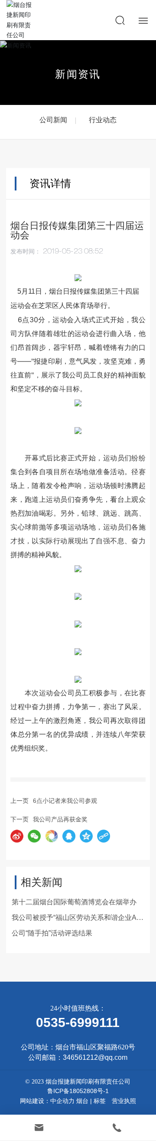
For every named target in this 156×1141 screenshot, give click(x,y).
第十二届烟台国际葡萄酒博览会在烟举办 (74, 902)
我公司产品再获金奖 (60, 819)
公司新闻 (53, 120)
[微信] (34, 836)
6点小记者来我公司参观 (65, 800)
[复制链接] (103, 836)
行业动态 (103, 120)
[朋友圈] (51, 836)
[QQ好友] (68, 836)
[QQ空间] (86, 836)
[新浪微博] (16, 836)
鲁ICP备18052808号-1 (78, 1090)
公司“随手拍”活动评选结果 (52, 933)
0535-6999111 (78, 1022)
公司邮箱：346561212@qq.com (77, 1057)
